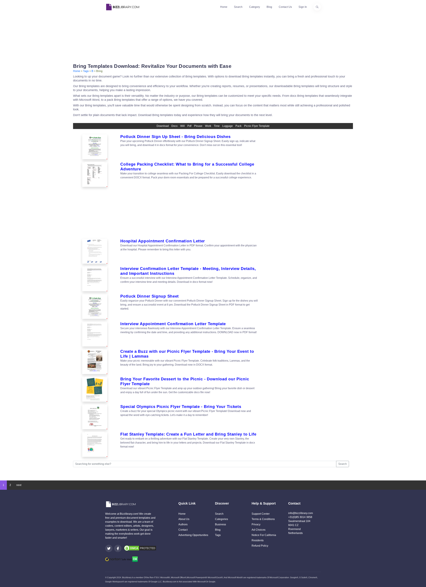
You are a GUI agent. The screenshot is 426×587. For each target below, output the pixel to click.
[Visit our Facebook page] (117, 548)
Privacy (256, 524)
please (198, 126)
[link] (108, 548)
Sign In (303, 6)
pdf (189, 126)
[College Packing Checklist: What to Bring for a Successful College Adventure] (94, 174)
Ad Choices (258, 529)
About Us (183, 519)
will (182, 126)
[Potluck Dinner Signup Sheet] (94, 306)
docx (174, 126)
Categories (221, 519)
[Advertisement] (213, 37)
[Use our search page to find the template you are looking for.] (317, 7)
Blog (269, 6)
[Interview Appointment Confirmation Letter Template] (94, 334)
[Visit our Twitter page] (108, 548)
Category (254, 6)
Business (220, 524)
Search (238, 6)
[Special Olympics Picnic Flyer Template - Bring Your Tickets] (94, 416)
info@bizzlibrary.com (300, 513)
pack (238, 126)
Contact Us (285, 6)
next (18, 485)
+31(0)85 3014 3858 (300, 517)
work (208, 126)
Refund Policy (260, 545)
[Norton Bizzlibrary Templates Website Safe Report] (121, 559)
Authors (183, 524)
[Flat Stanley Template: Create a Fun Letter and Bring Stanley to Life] (94, 444)
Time (217, 126)
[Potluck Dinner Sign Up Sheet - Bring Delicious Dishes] (94, 146)
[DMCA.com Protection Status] (140, 547)
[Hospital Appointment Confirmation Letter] (94, 251)
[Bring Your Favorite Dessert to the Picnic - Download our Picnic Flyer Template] (94, 389)
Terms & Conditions (263, 519)
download (163, 126)
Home (223, 6)
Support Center (261, 513)
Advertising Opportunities (193, 535)
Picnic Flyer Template (257, 126)
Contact (183, 529)
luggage (227, 126)
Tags (86, 71)
